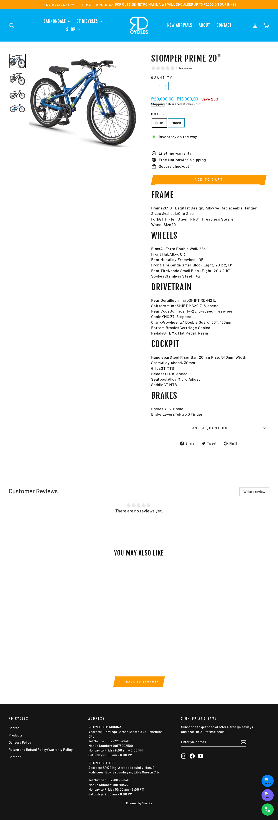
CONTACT (224, 25)
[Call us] (267, 809)
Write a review (254, 491)
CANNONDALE (55, 21)
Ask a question (210, 428)
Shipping (158, 104)
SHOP (71, 29)
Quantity (162, 77)
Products (16, 735)
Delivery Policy (20, 742)
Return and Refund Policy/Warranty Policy (41, 749)
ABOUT (204, 25)
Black (176, 122)
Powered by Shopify (139, 803)
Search (14, 728)
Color (158, 114)
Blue (159, 122)
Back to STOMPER (142, 681)
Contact (15, 757)
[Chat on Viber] (267, 795)
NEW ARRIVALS (179, 25)
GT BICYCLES (87, 21)
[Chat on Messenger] (267, 781)
